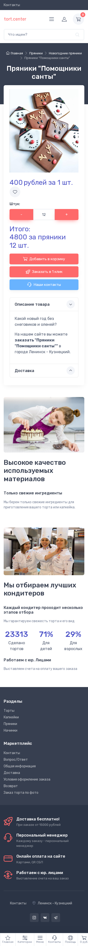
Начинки (10, 730)
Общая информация (20, 766)
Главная (17, 53)
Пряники (10, 724)
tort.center (15, 19)
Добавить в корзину (47, 259)
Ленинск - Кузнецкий (55, 903)
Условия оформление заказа (27, 779)
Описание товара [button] (32, 304)
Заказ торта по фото (21, 793)
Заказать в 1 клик (47, 271)
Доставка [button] (24, 370)
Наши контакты (47, 284)
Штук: (15, 204)
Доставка (12, 773)
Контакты (12, 5)
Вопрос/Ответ (16, 760)
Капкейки (11, 717)
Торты (9, 711)
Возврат (11, 786)
